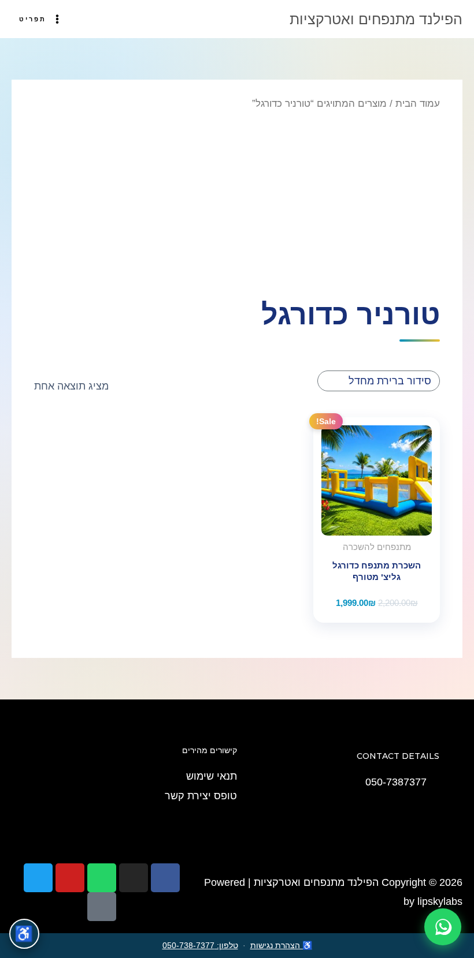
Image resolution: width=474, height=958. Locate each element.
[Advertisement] (237, 203)
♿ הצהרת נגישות (281, 945)
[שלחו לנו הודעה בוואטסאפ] (442, 926)
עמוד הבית (417, 103)
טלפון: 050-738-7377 (200, 945)
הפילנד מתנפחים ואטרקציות (376, 19)
